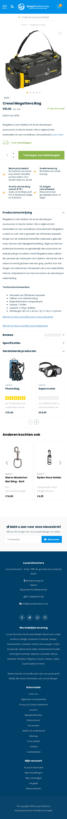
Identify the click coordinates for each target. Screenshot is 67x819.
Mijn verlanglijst (33, 777)
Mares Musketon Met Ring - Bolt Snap (16, 481)
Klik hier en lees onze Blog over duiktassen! (25, 325)
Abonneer (53, 539)
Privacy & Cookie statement (33, 704)
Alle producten (33, 788)
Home (24, 24)
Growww (48, 810)
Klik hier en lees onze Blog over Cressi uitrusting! (28, 316)
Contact (33, 746)
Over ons (33, 693)
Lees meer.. (58, 134)
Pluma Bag (12, 388)
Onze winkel (33, 741)
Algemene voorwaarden (33, 699)
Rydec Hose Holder (49, 477)
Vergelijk (33, 783)
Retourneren (33, 720)
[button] (27, 92)
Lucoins (33, 709)
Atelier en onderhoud (33, 730)
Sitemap (33, 736)
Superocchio (46, 388)
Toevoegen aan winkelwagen (41, 155)
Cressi (6, 98)
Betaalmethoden (33, 715)
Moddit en (39, 810)
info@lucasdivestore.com (34, 603)
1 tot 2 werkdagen (20, 142)
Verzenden (33, 725)
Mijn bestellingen (33, 772)
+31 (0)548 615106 (35, 596)
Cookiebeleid (33, 751)
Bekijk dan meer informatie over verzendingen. (33, 678)
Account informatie (33, 767)
